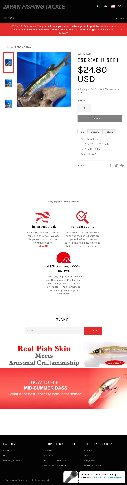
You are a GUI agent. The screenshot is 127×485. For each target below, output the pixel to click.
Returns (109, 132)
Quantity (81, 101)
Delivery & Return (13, 460)
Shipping (95, 132)
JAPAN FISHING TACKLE (20, 480)
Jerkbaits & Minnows (55, 460)
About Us (8, 450)
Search (93, 330)
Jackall (87, 455)
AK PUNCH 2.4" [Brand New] (106, 477)
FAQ (5, 455)
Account (120, 18)
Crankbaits (49, 450)
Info (82, 132)
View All (43, 246)
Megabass (89, 450)
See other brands (93, 465)
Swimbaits (49, 455)
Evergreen (89, 460)
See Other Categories (55, 465)
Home (9, 47)
